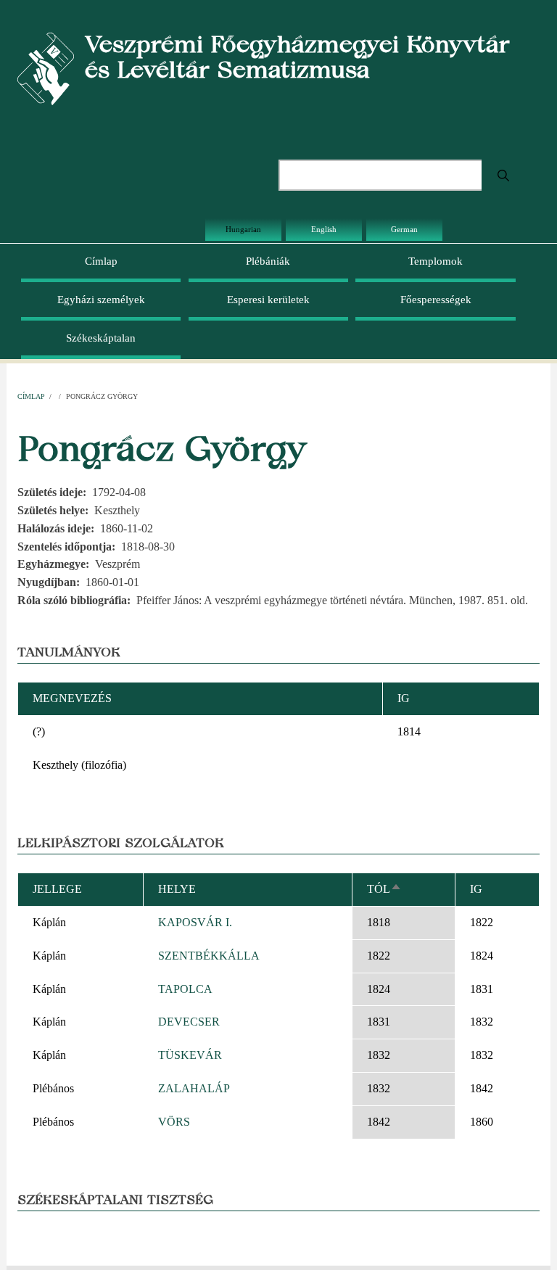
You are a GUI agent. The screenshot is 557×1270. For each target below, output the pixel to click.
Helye (177, 889)
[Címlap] (45, 68)
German (404, 229)
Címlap (101, 261)
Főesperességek (435, 299)
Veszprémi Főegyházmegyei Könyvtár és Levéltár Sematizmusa (297, 56)
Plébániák (268, 261)
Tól (384, 889)
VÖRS (174, 1122)
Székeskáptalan (101, 338)
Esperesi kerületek (268, 299)
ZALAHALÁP (194, 1088)
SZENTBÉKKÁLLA (209, 955)
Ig (476, 889)
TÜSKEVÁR (190, 1055)
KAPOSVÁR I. (195, 922)
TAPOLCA (185, 989)
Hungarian (243, 229)
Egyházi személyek (101, 299)
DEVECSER (189, 1021)
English (324, 229)
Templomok (435, 261)
